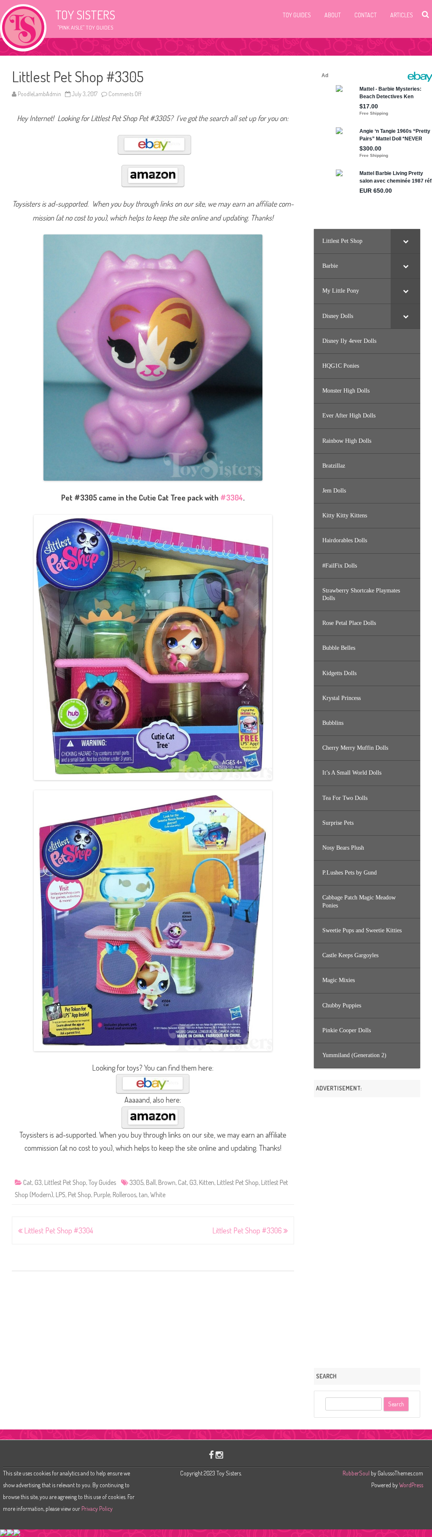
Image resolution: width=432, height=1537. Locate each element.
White (157, 1194)
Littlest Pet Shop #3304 (57, 1230)
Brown (167, 1182)
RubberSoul (356, 1473)
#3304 (231, 497)
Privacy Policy (97, 1508)
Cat (27, 1182)
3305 (136, 1182)
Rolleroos (124, 1194)
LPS (60, 1194)
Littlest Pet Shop (65, 1182)
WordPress (410, 1485)
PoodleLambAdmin (39, 93)
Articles (401, 15)
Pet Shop (79, 1194)
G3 (38, 1182)
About (332, 15)
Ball (151, 1182)
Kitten (206, 1182)
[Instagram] (219, 1454)
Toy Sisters (85, 14)
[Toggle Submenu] (405, 241)
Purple (102, 1194)
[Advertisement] (367, 1229)
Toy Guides (297, 15)
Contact (365, 15)
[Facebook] (211, 1454)
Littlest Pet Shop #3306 (248, 1230)
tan (143, 1194)
